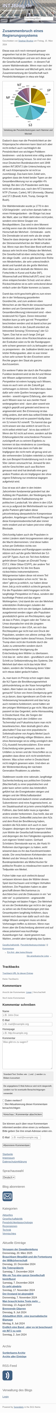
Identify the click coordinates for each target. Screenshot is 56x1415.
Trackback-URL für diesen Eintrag (17, 973)
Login (5, 1396)
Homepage (8, 1029)
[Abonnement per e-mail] (7, 1196)
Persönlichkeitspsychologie (33, 945)
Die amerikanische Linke (38, 956)
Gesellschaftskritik (10, 945)
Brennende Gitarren (14, 1308)
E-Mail (6, 1020)
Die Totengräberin (13, 1268)
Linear (29, 992)
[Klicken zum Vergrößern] (28, 104)
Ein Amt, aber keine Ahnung (19, 952)
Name (5, 1011)
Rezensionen (9, 1226)
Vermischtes (9, 1233)
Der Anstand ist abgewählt (17, 1294)
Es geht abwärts (11, 1286)
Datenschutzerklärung (14, 1161)
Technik (6, 1230)
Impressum (8, 1158)
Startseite (7, 1154)
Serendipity (19, 1407)
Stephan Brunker (25, 41)
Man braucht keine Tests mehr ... (21, 1301)
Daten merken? (13, 1100)
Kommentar (8, 1038)
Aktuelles (7, 1215)
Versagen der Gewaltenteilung (20, 1249)
